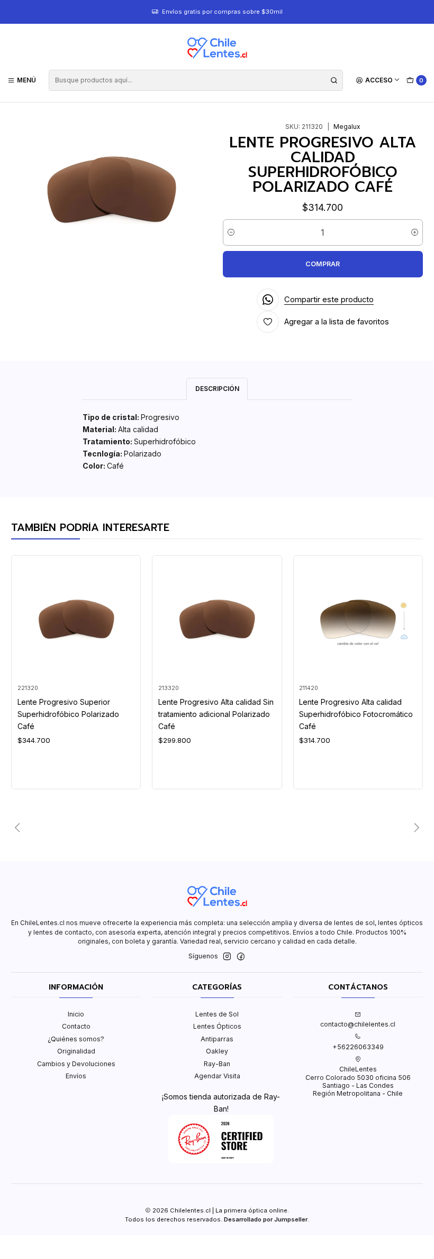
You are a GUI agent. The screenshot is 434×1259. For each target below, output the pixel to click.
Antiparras (217, 1039)
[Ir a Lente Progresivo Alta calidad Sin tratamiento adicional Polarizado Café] (217, 619)
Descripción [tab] (217, 389)
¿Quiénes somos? (76, 1039)
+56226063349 (358, 1047)
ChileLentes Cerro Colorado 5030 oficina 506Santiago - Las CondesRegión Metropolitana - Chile (358, 1081)
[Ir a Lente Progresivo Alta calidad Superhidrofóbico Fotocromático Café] (358, 619)
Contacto (76, 1026)
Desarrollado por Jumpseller (266, 1219)
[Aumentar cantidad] (414, 232)
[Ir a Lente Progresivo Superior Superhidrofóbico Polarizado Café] (76, 619)
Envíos (76, 1076)
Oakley (217, 1051)
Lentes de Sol (217, 1014)
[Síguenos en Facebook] (241, 957)
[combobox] (195, 80)
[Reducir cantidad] (231, 232)
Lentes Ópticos (217, 1026)
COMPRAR (322, 264)
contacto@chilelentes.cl (357, 1024)
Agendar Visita (217, 1076)
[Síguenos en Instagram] (227, 957)
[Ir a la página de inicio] (217, 48)
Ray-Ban (217, 1064)
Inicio (76, 1014)
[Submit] (334, 80)
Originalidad (76, 1051)
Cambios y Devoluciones (76, 1064)
